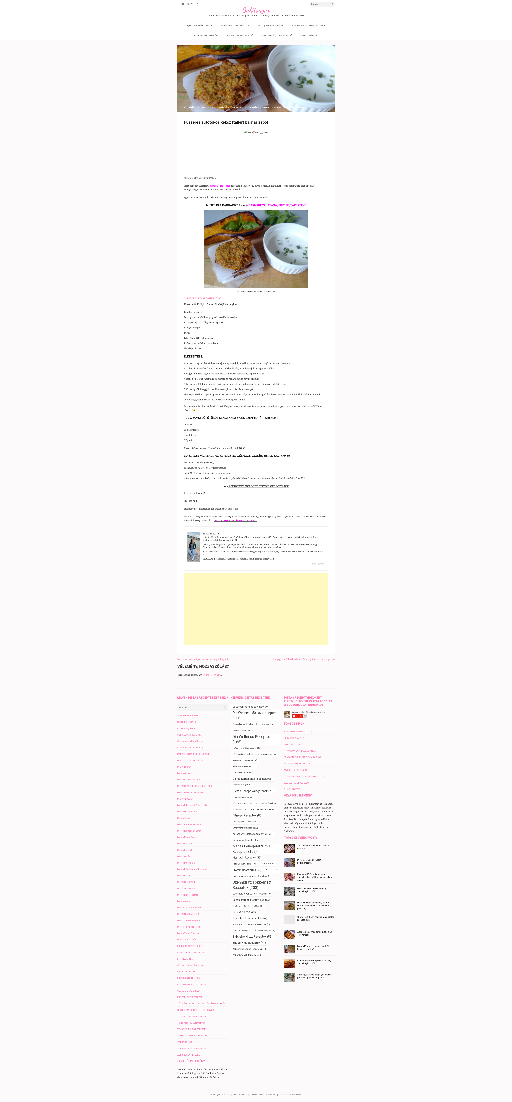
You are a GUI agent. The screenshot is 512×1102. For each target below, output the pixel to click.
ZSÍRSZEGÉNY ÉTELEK (188, 1054)
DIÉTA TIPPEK (184, 766)
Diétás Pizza (183, 875)
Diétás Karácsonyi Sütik (189, 830)
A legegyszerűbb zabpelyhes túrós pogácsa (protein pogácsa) (304, 659)
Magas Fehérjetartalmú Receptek (251, 849)
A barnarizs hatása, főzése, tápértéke (276, 205)
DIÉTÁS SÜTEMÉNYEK (188, 914)
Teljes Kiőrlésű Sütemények (191, 1022)
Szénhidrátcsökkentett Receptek (252, 885)
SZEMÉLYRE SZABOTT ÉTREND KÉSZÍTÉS (304, 776)
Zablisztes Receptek (265, 930)
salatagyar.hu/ (318, 564)
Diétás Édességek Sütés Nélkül (192, 805)
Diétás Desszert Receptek (190, 792)
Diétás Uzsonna (239, 809)
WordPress (296, 1095)
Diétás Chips (183, 773)
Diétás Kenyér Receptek (242, 785)
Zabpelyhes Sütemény (247, 955)
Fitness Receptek (248, 815)
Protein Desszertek (247, 870)
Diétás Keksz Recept (227, 107)
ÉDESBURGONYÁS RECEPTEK (191, 946)
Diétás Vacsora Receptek (263, 809)
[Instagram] (188, 4)
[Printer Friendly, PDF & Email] (256, 133)
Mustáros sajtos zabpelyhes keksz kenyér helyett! (202, 659)
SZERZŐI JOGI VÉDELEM (296, 782)
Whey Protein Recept (259, 924)
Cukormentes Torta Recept (190, 747)
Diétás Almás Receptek (243, 754)
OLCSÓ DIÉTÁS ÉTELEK (188, 990)
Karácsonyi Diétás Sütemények (252, 833)
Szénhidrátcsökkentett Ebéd (251, 876)
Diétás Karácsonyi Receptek (252, 778)
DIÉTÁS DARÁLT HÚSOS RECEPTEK (194, 786)
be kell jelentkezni (212, 675)
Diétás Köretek (184, 843)
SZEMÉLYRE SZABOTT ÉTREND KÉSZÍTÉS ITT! (258, 486)
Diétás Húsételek (243, 772)
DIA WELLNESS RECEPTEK (190, 760)
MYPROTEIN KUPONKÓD (206, 35)
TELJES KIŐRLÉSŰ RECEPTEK (199, 26)
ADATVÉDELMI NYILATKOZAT (299, 731)
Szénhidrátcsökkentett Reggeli (252, 893)
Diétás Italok (183, 818)
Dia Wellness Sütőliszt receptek (246, 748)
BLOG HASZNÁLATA (294, 738)
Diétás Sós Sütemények (189, 907)
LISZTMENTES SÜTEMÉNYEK (191, 984)
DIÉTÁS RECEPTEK (243, 107)
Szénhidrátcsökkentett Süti (251, 899)
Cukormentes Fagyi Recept (190, 741)
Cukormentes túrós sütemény (251, 706)
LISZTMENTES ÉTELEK (188, 978)
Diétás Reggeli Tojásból (242, 797)
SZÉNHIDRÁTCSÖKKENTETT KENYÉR (195, 1010)
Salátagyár (256, 10)
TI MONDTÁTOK (292, 789)
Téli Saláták (238, 924)
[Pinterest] (192, 4)
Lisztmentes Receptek (245, 840)
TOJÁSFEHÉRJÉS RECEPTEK (191, 1029)
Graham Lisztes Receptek (190, 965)
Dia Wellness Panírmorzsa (243, 730)
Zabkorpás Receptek (241, 930)
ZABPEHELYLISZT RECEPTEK (235, 26)
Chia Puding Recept (187, 728)
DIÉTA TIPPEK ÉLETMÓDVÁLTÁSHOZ (310, 26)
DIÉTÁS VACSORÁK (187, 939)
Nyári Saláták (267, 864)
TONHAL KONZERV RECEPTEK (192, 1035)
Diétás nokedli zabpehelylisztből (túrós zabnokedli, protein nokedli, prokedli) (314, 905)
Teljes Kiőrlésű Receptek (250, 918)
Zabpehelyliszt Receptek (253, 936)
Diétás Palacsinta (186, 862)
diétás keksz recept (220, 186)
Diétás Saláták (184, 901)
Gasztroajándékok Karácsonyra (246, 822)
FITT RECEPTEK (185, 958)
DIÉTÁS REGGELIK (186, 888)
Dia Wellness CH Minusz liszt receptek (253, 724)
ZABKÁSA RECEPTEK (187, 1042)
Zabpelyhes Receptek (249, 942)
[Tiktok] (197, 4)
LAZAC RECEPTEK (186, 971)
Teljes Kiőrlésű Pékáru (244, 912)
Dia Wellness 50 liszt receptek (254, 715)
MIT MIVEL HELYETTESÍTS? (239, 35)
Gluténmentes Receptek (245, 828)
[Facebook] (178, 4)
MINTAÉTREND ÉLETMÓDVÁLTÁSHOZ (302, 757)
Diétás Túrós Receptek (188, 926)
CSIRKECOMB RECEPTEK (189, 734)
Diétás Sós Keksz (297, 107)
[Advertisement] (256, 155)
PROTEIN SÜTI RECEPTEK (190, 997)
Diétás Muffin (183, 856)
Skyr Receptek (272, 870)
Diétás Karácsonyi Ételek (189, 824)
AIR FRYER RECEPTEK (188, 715)
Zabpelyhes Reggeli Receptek (250, 949)
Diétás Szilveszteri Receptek (245, 803)
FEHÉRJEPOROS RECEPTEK (270, 26)
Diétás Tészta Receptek (189, 920)
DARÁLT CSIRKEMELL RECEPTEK (193, 754)
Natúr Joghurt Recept (245, 864)
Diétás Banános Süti (267, 754)
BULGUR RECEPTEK (187, 722)
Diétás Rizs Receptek (260, 107)
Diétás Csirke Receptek (188, 779)
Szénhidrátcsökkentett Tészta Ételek (248, 906)
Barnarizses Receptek (280, 107)
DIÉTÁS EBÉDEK (185, 798)
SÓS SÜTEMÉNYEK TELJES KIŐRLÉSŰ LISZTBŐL (201, 1003)
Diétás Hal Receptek (187, 811)
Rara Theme (269, 1095)
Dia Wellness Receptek (252, 739)
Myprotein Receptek (247, 857)
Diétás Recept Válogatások (253, 791)
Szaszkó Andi (209, 107)
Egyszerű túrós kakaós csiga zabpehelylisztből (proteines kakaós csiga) (315, 877)
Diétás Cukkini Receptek (245, 760)
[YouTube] (182, 4)
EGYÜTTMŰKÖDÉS (309, 35)
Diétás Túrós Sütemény (189, 933)
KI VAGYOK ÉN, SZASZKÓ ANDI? (276, 35)
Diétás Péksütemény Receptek (192, 869)
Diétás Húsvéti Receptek (244, 766)
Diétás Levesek (184, 850)
